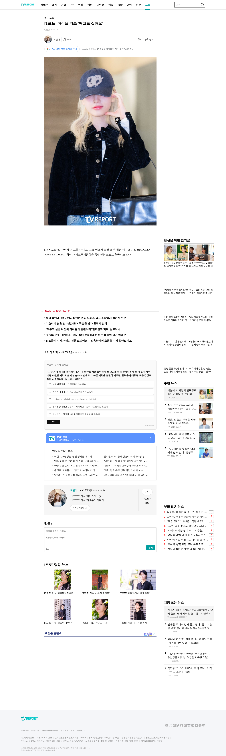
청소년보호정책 (68, 730)
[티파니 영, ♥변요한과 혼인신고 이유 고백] (189, 642)
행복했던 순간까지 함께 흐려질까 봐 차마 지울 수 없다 (76, 414)
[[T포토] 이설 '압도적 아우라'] (62, 613)
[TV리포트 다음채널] (185, 726)
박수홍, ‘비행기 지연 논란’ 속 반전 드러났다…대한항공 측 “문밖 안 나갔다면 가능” (187, 512)
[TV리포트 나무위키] (192, 726)
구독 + (147, 491)
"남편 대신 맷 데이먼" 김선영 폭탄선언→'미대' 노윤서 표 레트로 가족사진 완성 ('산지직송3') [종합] (125, 461)
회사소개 (25, 730)
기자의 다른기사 (80, 508)
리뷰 (138, 4)
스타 (54, 4)
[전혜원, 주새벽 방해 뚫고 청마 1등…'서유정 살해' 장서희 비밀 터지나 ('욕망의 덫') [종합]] (189, 628)
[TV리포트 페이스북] (181, 726)
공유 (151, 39)
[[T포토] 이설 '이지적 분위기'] (138, 613)
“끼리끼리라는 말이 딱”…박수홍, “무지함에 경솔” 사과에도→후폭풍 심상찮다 (187, 530)
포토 (147, 4)
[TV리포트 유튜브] (166, 726)
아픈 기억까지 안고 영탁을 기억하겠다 (69, 384)
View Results (149, 425)
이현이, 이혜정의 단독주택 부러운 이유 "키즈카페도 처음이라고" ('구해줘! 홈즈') (125, 466)
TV (72, 4)
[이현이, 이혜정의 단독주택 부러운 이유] (189, 394)
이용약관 (35, 730)
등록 (151, 547)
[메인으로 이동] (27, 5)
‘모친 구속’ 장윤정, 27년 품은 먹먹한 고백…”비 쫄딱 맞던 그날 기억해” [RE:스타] (187, 544)
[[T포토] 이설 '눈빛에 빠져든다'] (138, 583)
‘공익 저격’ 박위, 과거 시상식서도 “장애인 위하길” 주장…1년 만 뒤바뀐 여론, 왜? (187, 535)
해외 (89, 4)
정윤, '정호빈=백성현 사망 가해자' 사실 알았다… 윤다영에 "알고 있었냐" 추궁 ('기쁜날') (125, 471)
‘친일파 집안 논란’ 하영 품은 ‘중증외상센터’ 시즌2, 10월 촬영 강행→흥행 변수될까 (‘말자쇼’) (187, 549)
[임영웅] (189, 672)
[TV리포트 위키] (188, 726)
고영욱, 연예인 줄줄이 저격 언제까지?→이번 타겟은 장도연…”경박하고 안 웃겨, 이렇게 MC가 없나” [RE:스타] (187, 516)
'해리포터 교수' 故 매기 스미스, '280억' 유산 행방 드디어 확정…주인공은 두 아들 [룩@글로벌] (75, 461)
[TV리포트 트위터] (177, 726)
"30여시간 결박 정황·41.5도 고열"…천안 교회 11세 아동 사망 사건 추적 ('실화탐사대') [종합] (75, 475)
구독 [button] (69, 39)
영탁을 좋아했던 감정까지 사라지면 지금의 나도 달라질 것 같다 (80, 407)
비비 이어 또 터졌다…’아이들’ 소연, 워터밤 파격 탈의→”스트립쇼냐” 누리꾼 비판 (187, 539)
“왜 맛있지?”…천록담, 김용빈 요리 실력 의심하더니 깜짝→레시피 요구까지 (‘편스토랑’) (187, 521)
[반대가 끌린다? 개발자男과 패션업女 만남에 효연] (189, 613)
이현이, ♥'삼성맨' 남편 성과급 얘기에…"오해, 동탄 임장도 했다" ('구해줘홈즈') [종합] (74, 457)
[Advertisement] (24, 60)
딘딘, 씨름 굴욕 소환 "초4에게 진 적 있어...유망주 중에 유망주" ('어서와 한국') (124, 475)
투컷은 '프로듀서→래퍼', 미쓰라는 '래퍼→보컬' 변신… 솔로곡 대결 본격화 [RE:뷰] (74, 471)
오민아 (57, 39)
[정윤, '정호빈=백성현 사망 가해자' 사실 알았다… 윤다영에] (189, 423)
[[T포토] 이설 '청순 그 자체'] (100, 613)
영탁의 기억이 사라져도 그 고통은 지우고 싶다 (72, 392)
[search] (202, 4)
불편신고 (81, 730)
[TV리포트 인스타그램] (170, 726)
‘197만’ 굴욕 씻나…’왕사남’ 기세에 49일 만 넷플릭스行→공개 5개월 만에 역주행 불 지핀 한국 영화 (187, 526)
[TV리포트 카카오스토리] (196, 726)
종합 (120, 4)
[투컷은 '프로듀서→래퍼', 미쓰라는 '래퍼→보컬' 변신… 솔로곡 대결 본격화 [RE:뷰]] (189, 408)
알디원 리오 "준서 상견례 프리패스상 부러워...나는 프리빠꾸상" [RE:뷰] (124, 457)
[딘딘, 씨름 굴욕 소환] (189, 452)
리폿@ (44, 4)
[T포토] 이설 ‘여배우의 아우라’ (88, 500)
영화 (80, 4)
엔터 (129, 4)
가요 (63, 4)
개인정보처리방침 (50, 730)
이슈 (110, 4)
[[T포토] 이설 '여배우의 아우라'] (62, 583)
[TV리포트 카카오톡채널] (200, 726)
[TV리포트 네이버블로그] (203, 726)
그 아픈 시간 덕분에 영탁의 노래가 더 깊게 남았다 (74, 399)
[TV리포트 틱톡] (174, 726)
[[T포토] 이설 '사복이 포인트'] (100, 583)
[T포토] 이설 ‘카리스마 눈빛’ (87, 496)
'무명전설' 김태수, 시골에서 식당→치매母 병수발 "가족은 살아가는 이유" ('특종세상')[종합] (75, 466)
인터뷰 (100, 4)
